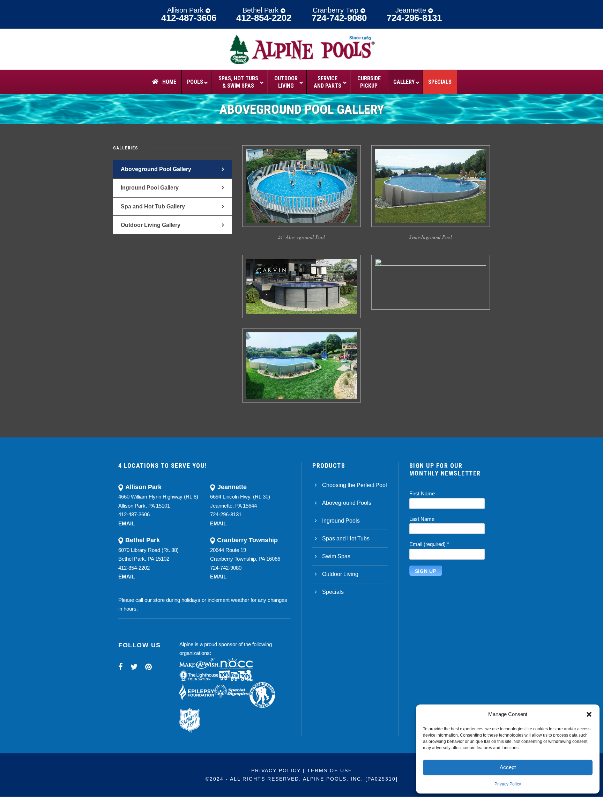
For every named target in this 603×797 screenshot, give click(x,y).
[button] (589, 714)
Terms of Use (329, 770)
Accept (508, 767)
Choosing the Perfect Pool (354, 485)
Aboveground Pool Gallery (156, 169)
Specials (333, 592)
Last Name (421, 519)
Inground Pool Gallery (150, 188)
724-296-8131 (414, 18)
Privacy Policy (507, 784)
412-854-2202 (263, 18)
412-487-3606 (188, 18)
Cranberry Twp (336, 10)
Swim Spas (336, 556)
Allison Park (186, 10)
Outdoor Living (340, 574)
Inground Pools (341, 521)
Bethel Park (262, 10)
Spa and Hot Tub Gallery (153, 206)
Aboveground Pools (346, 503)
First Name (422, 493)
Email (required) (429, 544)
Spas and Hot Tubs (346, 538)
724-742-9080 (339, 18)
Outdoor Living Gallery (150, 225)
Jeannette (411, 10)
